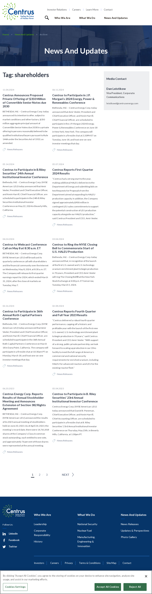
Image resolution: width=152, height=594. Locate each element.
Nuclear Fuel (84, 530)
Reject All (135, 586)
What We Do (87, 17)
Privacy (69, 562)
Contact (108, 9)
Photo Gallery (129, 537)
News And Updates (116, 17)
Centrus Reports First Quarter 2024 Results (72, 171)
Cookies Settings (15, 586)
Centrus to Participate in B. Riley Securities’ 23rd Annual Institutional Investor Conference (75, 397)
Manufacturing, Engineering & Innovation (86, 541)
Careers (76, 9)
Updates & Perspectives (135, 530)
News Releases (15, 149)
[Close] (146, 576)
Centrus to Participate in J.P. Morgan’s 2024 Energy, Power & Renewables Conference (73, 98)
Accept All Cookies (108, 586)
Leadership (40, 524)
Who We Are (62, 17)
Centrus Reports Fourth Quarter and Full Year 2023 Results (74, 313)
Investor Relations (57, 9)
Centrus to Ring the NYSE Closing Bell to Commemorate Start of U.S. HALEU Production (74, 248)
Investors (39, 562)
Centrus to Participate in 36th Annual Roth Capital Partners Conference (23, 314)
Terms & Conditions (89, 562)
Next (65, 474)
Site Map (111, 562)
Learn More (92, 9)
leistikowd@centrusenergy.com (122, 103)
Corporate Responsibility (42, 533)
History (38, 541)
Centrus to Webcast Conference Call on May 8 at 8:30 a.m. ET (25, 246)
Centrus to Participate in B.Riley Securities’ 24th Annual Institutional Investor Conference (25, 173)
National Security (87, 524)
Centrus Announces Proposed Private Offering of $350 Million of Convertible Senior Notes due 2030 (24, 100)
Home (6, 34)
